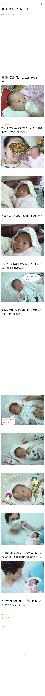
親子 (7, 618)
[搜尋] (42, 3)
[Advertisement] (22, 47)
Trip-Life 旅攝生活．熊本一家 (15, 9)
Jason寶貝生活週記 (5, 124)
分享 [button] (2, 614)
